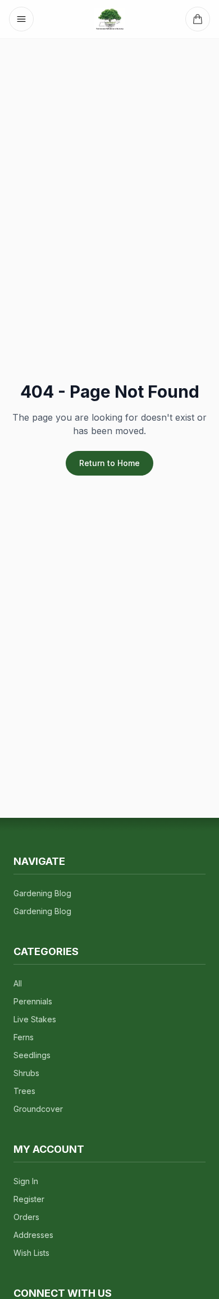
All (17, 983)
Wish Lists (31, 1253)
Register (28, 1199)
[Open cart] (197, 19)
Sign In (25, 1181)
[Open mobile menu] (21, 19)
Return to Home (109, 463)
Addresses (33, 1235)
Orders (26, 1217)
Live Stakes (34, 1019)
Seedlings (32, 1055)
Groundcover (38, 1109)
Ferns (23, 1037)
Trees (24, 1091)
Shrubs (26, 1073)
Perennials (32, 1001)
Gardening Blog (42, 893)
